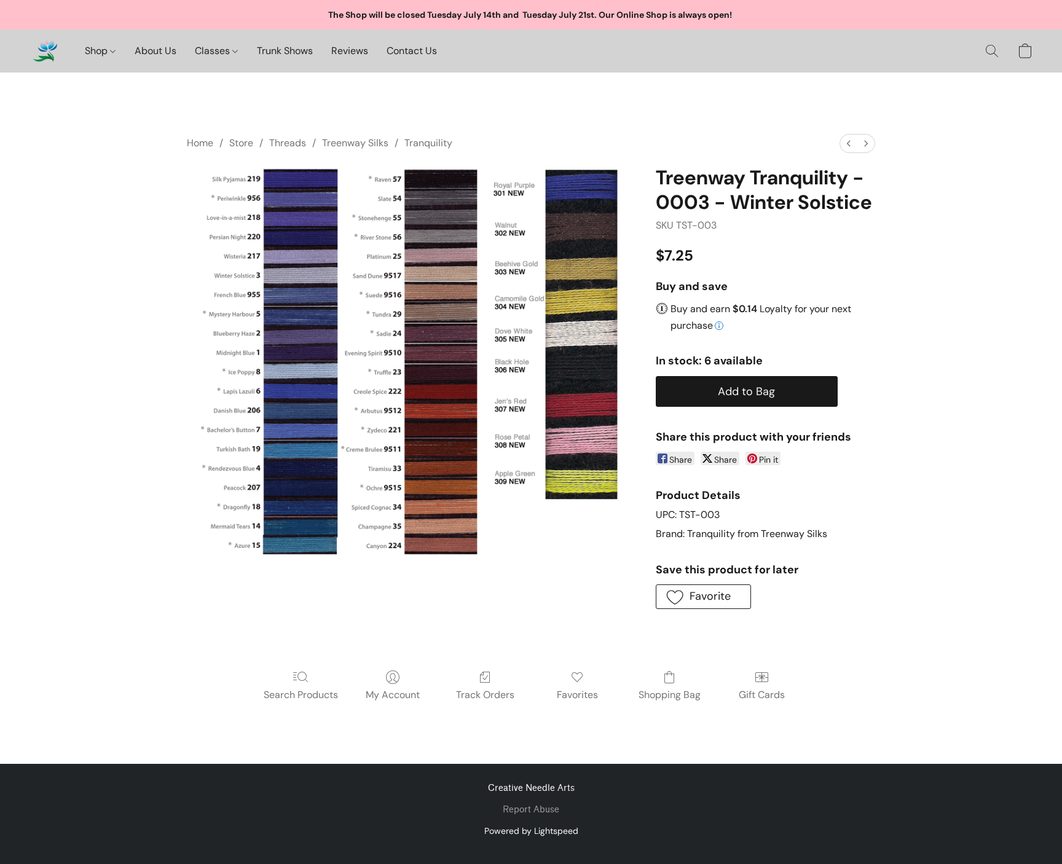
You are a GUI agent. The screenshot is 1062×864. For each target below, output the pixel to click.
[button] (45, 51)
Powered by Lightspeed (531, 830)
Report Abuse (531, 809)
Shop (97, 50)
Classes (213, 50)
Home (200, 142)
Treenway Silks (355, 142)
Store (241, 142)
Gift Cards (762, 694)
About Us (155, 50)
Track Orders (485, 694)
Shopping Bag (670, 694)
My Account (393, 694)
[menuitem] (848, 143)
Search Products (301, 694)
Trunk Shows (285, 50)
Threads (287, 142)
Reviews (349, 50)
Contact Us (412, 50)
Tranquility (428, 142)
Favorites (577, 694)
